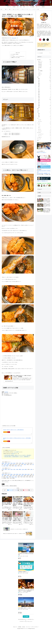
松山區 (3, 469)
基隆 (21, 465)
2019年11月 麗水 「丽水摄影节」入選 (44, 173)
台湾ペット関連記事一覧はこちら (43, 164)
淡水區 (5, 464)
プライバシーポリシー (34, 626)
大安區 (8, 469)
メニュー (12, 55)
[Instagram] (40, 40)
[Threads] (48, 40)
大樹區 (11, 475)
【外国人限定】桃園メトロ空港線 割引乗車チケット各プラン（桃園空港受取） (16, 456)
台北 (3, 484)
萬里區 (7, 465)
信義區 (6, 469)
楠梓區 (11, 474)
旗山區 (13, 476)
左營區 (8, 474)
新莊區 (14, 463)
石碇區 (25, 464)
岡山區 (22, 475)
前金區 (20, 474)
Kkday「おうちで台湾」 (41, 152)
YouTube (23, 626)
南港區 (26, 469)
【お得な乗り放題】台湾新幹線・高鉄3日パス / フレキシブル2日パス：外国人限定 (17, 455)
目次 (16, 52)
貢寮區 (16, 465)
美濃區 (16, 476)
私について (15, 626)
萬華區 (20, 469)
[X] (44, 40)
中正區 (14, 469)
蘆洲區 (23, 463)
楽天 (8, 441)
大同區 (17, 469)
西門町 (15, 485)
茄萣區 (7, 476)
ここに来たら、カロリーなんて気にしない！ (18, 56)
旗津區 (28, 474)
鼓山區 (6, 474)
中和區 (8, 463)
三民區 (14, 474)
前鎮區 (26, 474)
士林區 (31, 469)
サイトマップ (28, 626)
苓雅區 (23, 474)
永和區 (11, 463)
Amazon (5, 441)
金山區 (4, 465)
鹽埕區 (3, 474)
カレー (8, 485)
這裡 (45, 44)
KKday (13, 453)
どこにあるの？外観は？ (15, 54)
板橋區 (3, 463)
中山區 (11, 469)
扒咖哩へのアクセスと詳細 (15, 57)
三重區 (6, 463)
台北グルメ (4, 485)
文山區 (23, 469)
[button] (30, 490)
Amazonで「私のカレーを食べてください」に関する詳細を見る (13, 429)
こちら (9, 450)
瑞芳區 (8, 464)
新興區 (17, 474)
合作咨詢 (19, 626)
